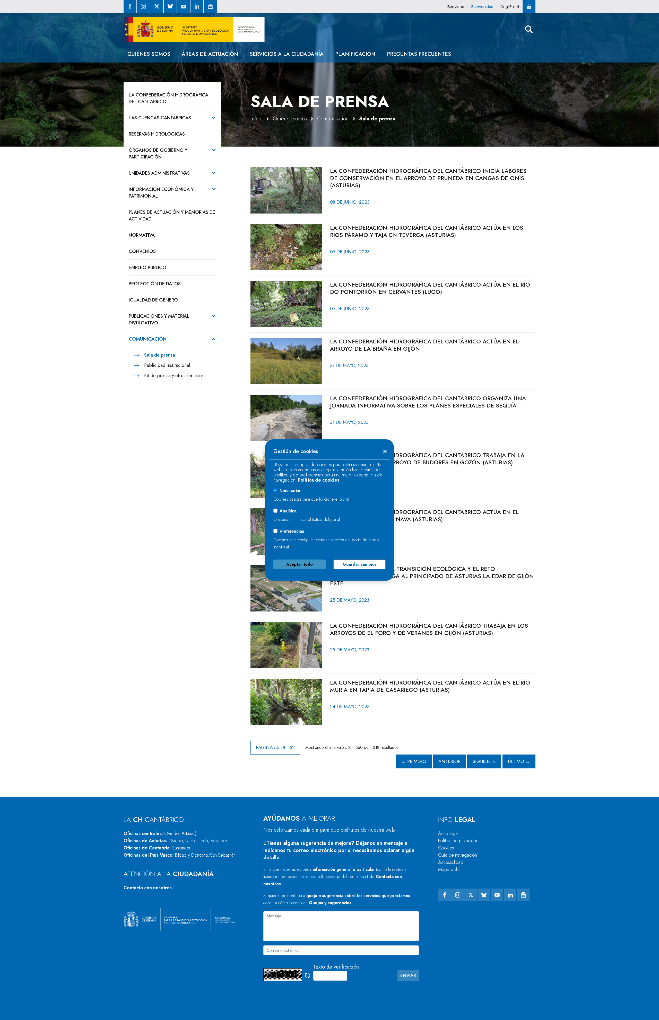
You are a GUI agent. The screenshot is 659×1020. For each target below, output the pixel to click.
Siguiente (484, 761)
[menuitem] (148, 54)
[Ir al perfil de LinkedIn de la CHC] (196, 6)
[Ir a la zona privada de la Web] (529, 6)
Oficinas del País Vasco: (180, 855)
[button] (529, 29)
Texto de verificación (336, 967)
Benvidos (455, 6)
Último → (519, 761)
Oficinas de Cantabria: (157, 848)
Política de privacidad (458, 840)
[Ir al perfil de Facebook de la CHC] (130, 6)
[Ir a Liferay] (194, 29)
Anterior (449, 761)
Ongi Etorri (509, 6)
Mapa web (448, 869)
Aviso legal (448, 833)
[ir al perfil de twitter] (156, 6)
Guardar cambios (360, 564)
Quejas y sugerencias (330, 903)
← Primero (413, 761)
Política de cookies (319, 480)
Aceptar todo (299, 564)
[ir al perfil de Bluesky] (170, 6)
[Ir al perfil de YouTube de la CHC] (183, 6)
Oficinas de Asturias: (176, 840)
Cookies (446, 848)
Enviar (408, 975)
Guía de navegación (457, 855)
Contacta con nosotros (148, 887)
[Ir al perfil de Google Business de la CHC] (210, 6)
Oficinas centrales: (160, 833)
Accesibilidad (450, 862)
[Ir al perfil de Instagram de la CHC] (143, 6)
